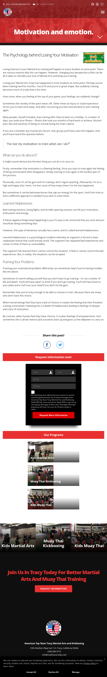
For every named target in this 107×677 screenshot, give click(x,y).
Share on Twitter (60, 344)
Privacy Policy (90, 663)
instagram (102, 4)
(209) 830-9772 (24, 4)
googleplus (97, 4)
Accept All (31, 672)
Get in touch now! (45, 4)
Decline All (53, 672)
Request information (53, 588)
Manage (76, 672)
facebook (92, 4)
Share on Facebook (46, 344)
